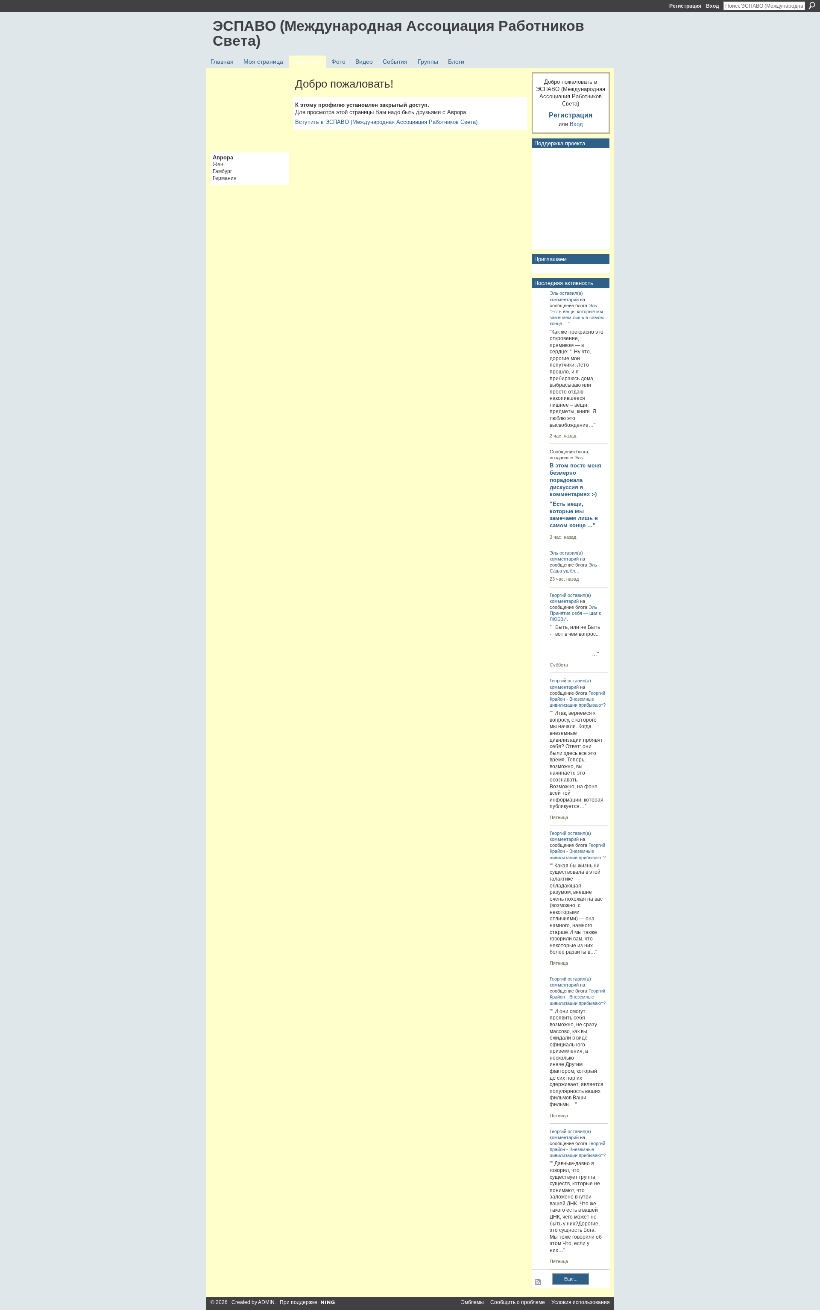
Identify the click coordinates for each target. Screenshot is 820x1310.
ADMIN (266, 1302)
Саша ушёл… (565, 570)
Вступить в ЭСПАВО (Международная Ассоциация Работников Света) (386, 122)
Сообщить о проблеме (517, 1302)
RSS (538, 1283)
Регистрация (685, 6)
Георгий (558, 595)
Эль (554, 293)
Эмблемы (472, 1302)
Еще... (570, 1278)
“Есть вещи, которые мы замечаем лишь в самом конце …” (577, 317)
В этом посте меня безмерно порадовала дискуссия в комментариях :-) (575, 480)
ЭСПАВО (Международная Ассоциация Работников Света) (398, 33)
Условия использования (580, 1302)
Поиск (811, 5)
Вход (712, 6)
